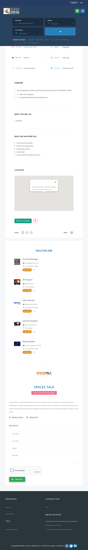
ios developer (64, 40)
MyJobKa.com (36, 546)
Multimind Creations (31, 304)
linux (25, 43)
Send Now (19, 479)
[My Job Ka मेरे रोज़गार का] (11, 11)
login (81, 3)
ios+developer (33, 43)
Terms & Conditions (11, 529)
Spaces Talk (44, 387)
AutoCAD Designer (30, 321)
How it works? (9, 514)
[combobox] (60, 24)
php (56, 40)
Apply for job (24, 221)
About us (8, 507)
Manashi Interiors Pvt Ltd (33, 345)
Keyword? (18, 20)
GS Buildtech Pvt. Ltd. (32, 263)
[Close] (55, 182)
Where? (50, 20)
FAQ (47, 507)
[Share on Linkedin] (31, 233)
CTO (16, 43)
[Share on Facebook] (23, 233)
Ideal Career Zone (31, 325)
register (74, 3)
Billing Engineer (29, 341)
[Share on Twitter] (27, 233)
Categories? (19, 30)
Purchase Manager (30, 259)
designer (31, 40)
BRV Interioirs (29, 284)
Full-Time (27, 270)
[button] (44, 194)
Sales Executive (29, 300)
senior (47, 40)
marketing (39, 40)
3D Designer (28, 280)
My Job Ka (61, 546)
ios (20, 43)
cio (52, 40)
